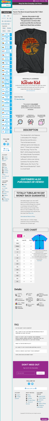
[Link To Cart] (46, 1)
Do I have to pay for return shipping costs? (28, 347)
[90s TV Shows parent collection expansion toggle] (11, 85)
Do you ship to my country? (24, 328)
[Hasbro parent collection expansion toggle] (11, 116)
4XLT (8, 24)
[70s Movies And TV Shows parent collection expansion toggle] (11, 81)
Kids (9, 31)
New (4, 31)
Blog (5, 167)
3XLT (6, 24)
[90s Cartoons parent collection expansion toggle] (11, 89)
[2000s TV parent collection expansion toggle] (11, 97)
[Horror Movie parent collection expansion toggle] (11, 78)
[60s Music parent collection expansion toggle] (11, 128)
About (5, 169)
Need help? (39, 260)
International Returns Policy (28, 216)
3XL (2, 21)
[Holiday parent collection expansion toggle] (11, 104)
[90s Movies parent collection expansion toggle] (11, 74)
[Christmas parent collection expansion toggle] (11, 112)
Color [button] (8, 15)
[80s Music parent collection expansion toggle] (11, 43)
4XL (5, 21)
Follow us (6, 140)
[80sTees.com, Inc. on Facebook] (4, 144)
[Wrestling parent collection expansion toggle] (11, 70)
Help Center (42, 396)
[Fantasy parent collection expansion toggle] (11, 66)
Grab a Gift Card (31, 388)
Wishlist (42, 1)
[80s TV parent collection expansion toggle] (11, 55)
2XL (10, 18)
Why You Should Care (30, 90)
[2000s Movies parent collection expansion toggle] (11, 93)
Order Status (42, 398)
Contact (6, 171)
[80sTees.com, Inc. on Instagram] (7, 144)
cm (24, 236)
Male (4, 28)
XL (7, 18)
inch (19, 236)
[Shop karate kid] (30, 84)
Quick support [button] (44, 419)
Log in (5, 157)
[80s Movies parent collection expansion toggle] (11, 34)
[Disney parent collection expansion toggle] (11, 108)
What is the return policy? (23, 343)
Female (9, 28)
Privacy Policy (31, 400)
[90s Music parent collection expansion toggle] (11, 120)
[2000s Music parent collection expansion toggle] (11, 131)
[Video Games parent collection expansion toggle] (11, 58)
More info (30, 213)
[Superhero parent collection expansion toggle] (11, 62)
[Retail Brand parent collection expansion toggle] (11, 47)
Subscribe (40, 373)
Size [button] (4, 15)
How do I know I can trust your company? (28, 351)
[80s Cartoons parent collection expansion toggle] (11, 38)
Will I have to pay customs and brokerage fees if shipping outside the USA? (30, 332)
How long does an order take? (24, 354)
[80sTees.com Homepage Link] (6, 3)
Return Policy (42, 403)
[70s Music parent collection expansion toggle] (11, 124)
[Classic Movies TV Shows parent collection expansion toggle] (11, 101)
